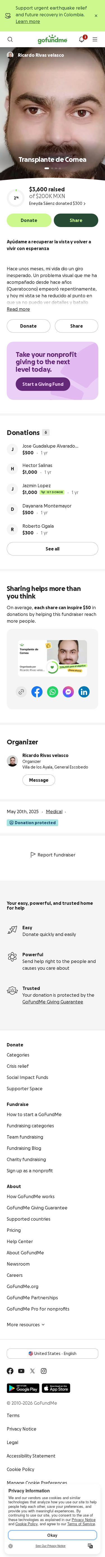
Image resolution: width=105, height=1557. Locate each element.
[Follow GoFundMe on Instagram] (43, 1371)
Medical (54, 811)
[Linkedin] (84, 692)
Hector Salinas (37, 465)
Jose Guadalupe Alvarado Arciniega (48, 446)
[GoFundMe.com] (52, 39)
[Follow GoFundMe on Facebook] (10, 1371)
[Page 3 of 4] (56, 168)
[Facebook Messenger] (68, 692)
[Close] (96, 15)
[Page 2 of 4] (52, 168)
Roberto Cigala (38, 526)
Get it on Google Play (23, 1388)
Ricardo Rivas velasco (45, 755)
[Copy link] (21, 692)
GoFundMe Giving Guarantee (52, 1001)
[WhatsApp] (52, 692)
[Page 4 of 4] (60, 168)
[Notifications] (81, 39)
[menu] (95, 39)
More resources (23, 1324)
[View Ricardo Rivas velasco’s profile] (12, 761)
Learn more (28, 21)
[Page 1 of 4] (47, 168)
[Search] (10, 39)
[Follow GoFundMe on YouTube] (21, 1371)
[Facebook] (37, 692)
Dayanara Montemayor (46, 505)
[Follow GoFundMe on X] (32, 1371)
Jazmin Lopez (36, 485)
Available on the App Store (56, 1388)
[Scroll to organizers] (10, 55)
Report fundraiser (56, 854)
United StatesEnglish (55, 1353)
